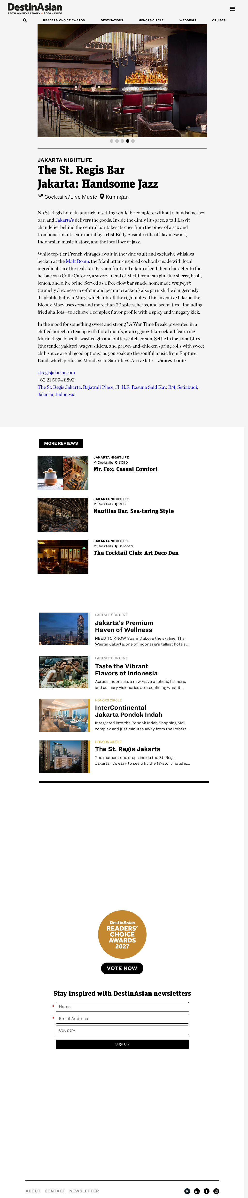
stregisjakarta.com (56, 372)
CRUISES (218, 20)
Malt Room (77, 261)
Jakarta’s (64, 220)
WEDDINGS (187, 20)
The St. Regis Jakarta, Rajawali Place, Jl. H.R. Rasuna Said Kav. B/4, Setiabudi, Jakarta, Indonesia (118, 390)
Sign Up (122, 1044)
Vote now (122, 968)
